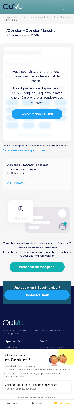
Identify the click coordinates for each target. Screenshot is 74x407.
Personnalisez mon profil (21, 150)
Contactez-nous (37, 295)
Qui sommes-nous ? (52, 347)
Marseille (24, 35)
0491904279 (17, 183)
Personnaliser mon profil (37, 267)
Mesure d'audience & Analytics (21, 389)
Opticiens (11, 347)
